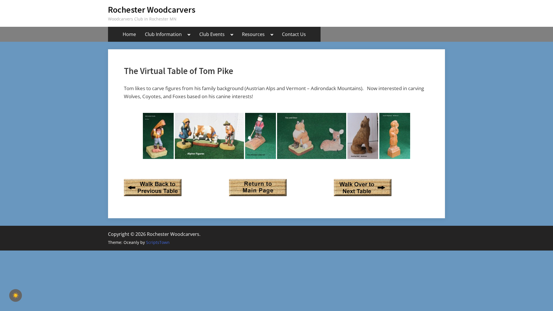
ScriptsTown (158, 242)
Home (129, 34)
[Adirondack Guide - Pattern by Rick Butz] (158, 136)
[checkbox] (15, 295)
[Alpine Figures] (209, 136)
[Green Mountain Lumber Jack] (260, 136)
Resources (253, 34)
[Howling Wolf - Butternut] (362, 136)
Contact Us (294, 34)
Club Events (212, 34)
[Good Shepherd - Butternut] (394, 136)
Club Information (163, 34)
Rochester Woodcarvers (151, 9)
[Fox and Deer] (311, 136)
